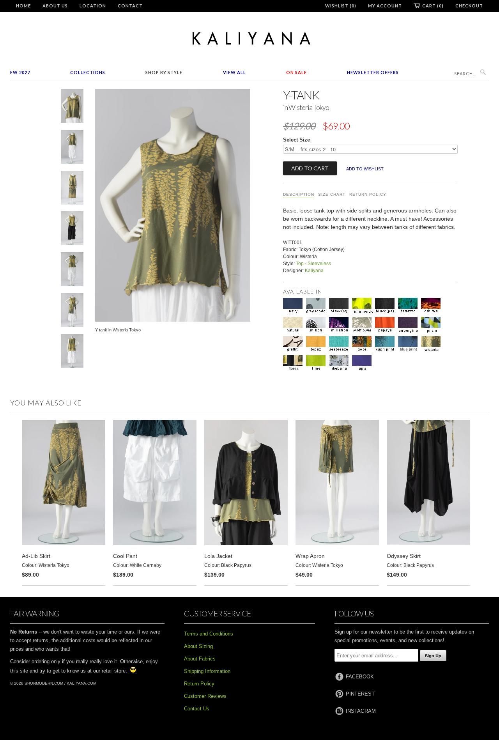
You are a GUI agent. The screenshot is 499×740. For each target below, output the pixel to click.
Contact (130, 5)
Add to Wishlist (365, 168)
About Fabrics (200, 659)
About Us (55, 5)
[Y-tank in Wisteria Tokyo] (72, 107)
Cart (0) (433, 5)
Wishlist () (340, 5)
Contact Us (196, 709)
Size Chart (331, 194)
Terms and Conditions (208, 634)
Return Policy (367, 194)
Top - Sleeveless (313, 263)
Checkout (469, 5)
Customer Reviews (205, 696)
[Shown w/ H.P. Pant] (72, 229)
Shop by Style (163, 72)
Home (23, 5)
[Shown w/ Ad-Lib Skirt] (72, 189)
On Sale (296, 72)
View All (234, 72)
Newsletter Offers (373, 72)
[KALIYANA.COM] (249, 38)
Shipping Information (207, 671)
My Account (385, 5)
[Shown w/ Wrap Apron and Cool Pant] (72, 270)
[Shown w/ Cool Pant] (72, 148)
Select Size (296, 140)
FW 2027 (20, 72)
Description (298, 194)
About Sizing (198, 646)
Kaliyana (314, 270)
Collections (87, 72)
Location (93, 5)
